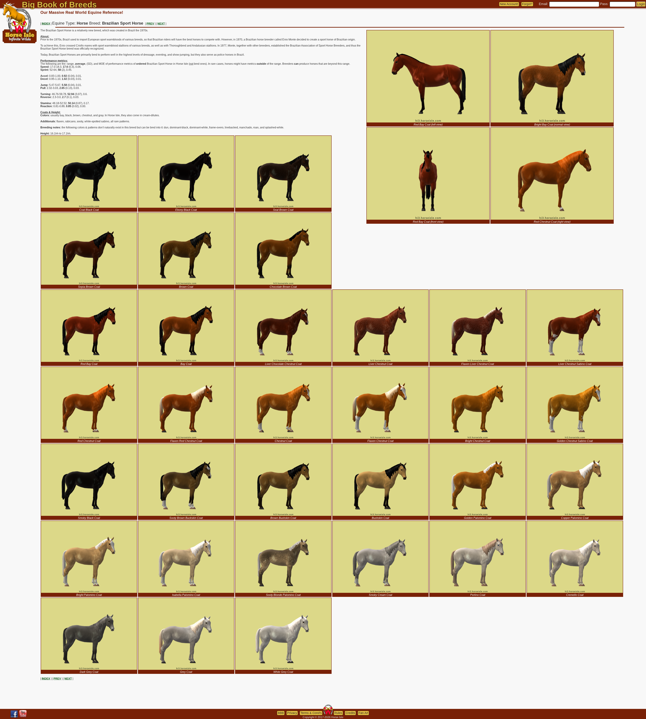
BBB (281, 713)
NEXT (161, 23)
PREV (150, 23)
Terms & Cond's (311, 713)
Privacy (292, 713)
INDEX (46, 23)
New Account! (509, 4)
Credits (350, 713)
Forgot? (527, 4)
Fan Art (363, 713)
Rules (338, 713)
